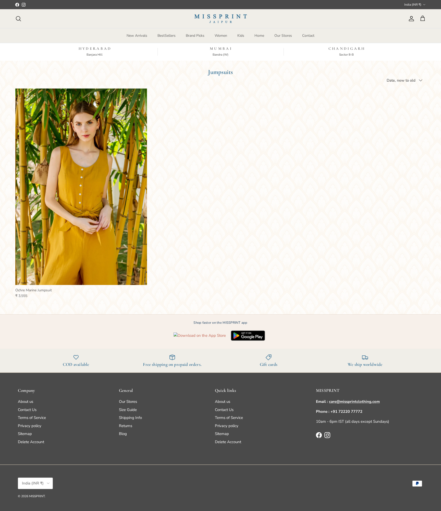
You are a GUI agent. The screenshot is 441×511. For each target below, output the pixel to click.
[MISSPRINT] (220, 18)
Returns (125, 425)
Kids (240, 35)
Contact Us (27, 409)
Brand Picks (195, 35)
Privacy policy (29, 425)
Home (259, 35)
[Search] (18, 19)
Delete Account (31, 441)
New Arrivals (137, 35)
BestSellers (166, 35)
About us (25, 401)
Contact (308, 35)
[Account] (410, 19)
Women (221, 35)
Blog (123, 433)
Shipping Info (130, 417)
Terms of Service (32, 417)
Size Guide (128, 409)
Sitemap (25, 433)
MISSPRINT (37, 496)
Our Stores (283, 35)
